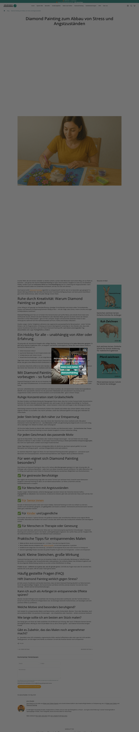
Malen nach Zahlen (69, 367)
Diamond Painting (69, 373)
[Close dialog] (85, 349)
